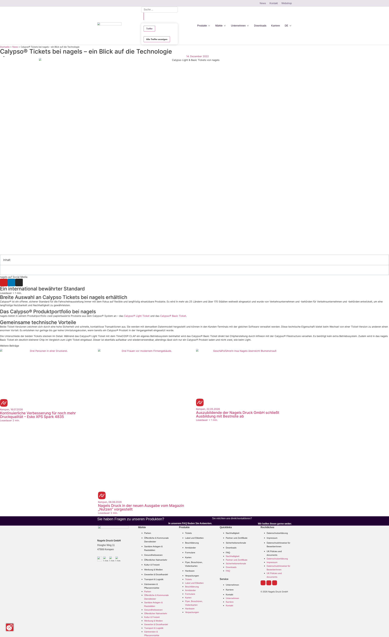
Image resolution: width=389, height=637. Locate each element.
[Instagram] (19, 282)
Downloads (231, 547)
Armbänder (190, 547)
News (15, 47)
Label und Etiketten (194, 538)
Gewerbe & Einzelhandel (156, 574)
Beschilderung (192, 543)
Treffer (149, 28)
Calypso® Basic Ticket (173, 315)
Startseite (5, 47)
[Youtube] (4, 282)
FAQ (228, 552)
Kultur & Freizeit (152, 564)
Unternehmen (232, 585)
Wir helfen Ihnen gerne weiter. (275, 523)
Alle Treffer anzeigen (156, 39)
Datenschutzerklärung (277, 533)
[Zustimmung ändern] (9, 627)
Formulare (190, 552)
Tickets (188, 533)
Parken (147, 533)
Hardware (189, 571)
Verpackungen (192, 575)
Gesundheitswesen (153, 555)
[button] (203, 26)
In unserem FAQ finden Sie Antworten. (190, 523)
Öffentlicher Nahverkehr (155, 560)
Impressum (272, 538)
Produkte (184, 527)
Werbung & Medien (153, 569)
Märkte (142, 527)
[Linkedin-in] (11, 282)
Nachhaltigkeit (232, 533)
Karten (188, 557)
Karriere (230, 589)
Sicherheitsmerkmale (236, 543)
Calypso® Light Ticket (137, 315)
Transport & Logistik (153, 579)
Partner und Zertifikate (236, 538)
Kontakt (229, 594)
